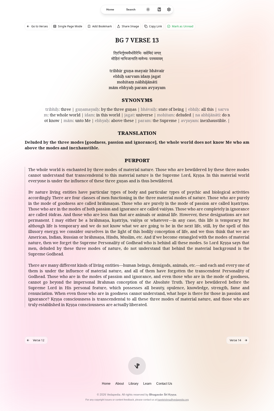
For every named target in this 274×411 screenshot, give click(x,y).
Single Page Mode (70, 26)
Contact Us (164, 383)
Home (106, 383)
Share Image (130, 26)
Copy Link (155, 26)
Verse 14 (235, 340)
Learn (147, 383)
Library (133, 383)
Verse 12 (38, 340)
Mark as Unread (182, 26)
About (119, 383)
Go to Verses (39, 26)
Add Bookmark (102, 26)
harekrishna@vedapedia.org (173, 399)
